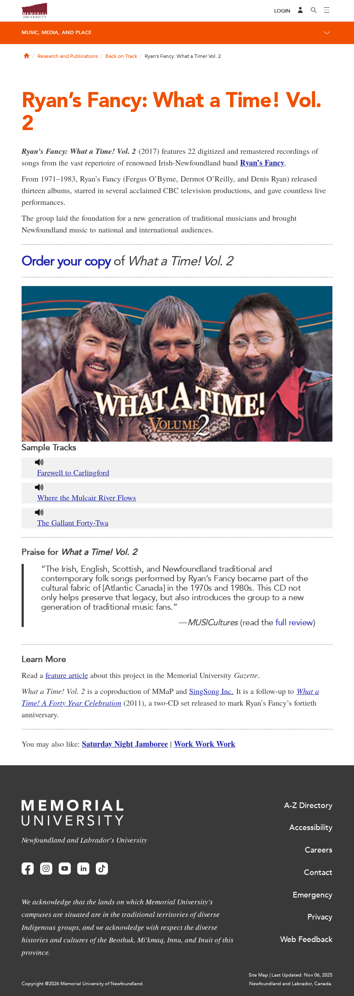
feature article (66, 675)
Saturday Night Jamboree (125, 743)
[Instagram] (46, 868)
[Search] (313, 10)
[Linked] (83, 868)
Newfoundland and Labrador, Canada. (290, 983)
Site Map (258, 975)
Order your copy (66, 261)
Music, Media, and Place (57, 32)
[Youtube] (65, 868)
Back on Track (121, 56)
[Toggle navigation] (326, 11)
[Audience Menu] (300, 10)
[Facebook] (28, 868)
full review (294, 622)
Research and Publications (68, 56)
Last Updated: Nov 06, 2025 (302, 975)
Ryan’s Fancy (262, 162)
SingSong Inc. (211, 691)
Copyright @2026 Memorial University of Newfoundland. (83, 983)
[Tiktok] (102, 868)
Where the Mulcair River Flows (86, 497)
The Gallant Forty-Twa (72, 522)
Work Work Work (204, 743)
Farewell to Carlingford (73, 472)
